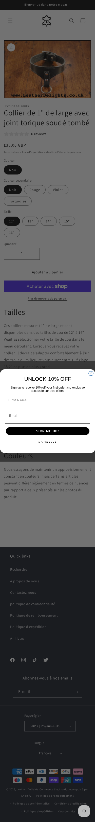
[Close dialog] (91, 373)
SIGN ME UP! (47, 430)
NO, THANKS (47, 442)
